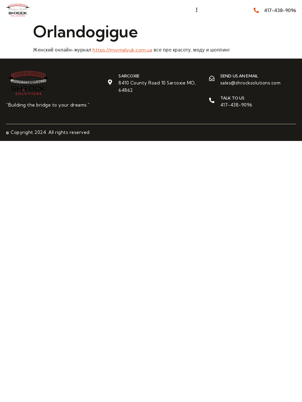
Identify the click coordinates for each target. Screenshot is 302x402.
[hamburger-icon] (196, 10)
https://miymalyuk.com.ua (122, 50)
